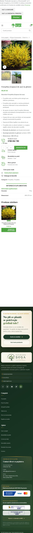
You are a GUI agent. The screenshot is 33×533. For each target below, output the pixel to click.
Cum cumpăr (4, 431)
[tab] (16, 185)
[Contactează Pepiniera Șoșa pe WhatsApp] (21, 387)
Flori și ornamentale (6, 415)
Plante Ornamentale (15, 37)
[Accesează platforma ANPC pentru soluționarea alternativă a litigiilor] (16, 507)
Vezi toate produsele (16, 342)
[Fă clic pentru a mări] (4, 67)
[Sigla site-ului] (16, 25)
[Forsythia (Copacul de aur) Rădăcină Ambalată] (8, 213)
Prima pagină (5, 37)
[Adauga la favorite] (13, 208)
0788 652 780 (7, 466)
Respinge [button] (27, 5)
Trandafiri (3, 399)
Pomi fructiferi (5, 403)
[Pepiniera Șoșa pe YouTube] (12, 387)
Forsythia (14, 39)
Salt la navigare (7, 9)
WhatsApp (16, 17)
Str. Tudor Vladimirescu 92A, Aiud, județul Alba (10, 476)
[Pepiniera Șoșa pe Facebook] (3, 387)
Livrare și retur (5, 439)
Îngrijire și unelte (5, 419)
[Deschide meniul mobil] (2, 25)
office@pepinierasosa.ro (9, 471)
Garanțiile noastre (5, 443)
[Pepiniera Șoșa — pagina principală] (16, 357)
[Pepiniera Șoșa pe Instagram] (7, 387)
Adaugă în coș (21, 147)
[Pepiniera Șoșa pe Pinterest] (16, 387)
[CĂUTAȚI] (30, 30)
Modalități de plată (6, 435)
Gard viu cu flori (5, 39)
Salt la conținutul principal (11, 13)
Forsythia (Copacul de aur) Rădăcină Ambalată (9, 223)
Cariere (3, 451)
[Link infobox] (16, 140)
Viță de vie (4, 411)
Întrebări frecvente (6, 447)
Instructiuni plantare (11, 173)
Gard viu (25, 37)
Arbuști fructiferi (5, 407)
